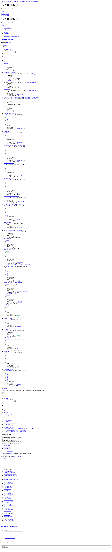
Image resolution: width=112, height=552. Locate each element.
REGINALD (20, 227)
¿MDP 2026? (7, 89)
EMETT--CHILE (21, 128)
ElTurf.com (6, 485)
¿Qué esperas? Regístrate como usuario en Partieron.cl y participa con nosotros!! (20, 1)
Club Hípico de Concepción (10, 475)
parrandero (19, 247)
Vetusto (7, 251)
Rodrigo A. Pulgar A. (22, 94)
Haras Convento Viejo (9, 505)
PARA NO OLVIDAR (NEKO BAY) (13, 230)
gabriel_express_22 (10, 231)
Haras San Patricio (8, 500)
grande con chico (21, 201)
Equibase (6, 517)
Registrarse (13, 526)
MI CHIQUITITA (8, 178)
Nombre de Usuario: (7, 530)
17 (7, 273)
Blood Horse (7, 515)
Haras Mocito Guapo (9, 483)
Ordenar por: (19, 390)
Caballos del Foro (7, 39)
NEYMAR (6, 304)
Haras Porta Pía (7, 504)
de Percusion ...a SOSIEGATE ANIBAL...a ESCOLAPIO (18, 264)
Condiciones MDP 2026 (9, 72)
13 (7, 121)
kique (7, 319)
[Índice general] (5, 14)
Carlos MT (19, 302)
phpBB (10, 453)
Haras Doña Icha (8, 487)
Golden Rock (7, 351)
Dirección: (34, 390)
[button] (7, 49)
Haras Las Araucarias (9, 507)
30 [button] (4, 61)
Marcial (7, 114)
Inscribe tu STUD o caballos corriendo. (13, 282)
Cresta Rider (20, 142)
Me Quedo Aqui (8, 238)
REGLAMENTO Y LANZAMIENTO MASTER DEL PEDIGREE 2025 (22, 97)
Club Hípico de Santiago (10, 472)
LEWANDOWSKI (8, 318)
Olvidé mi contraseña (10, 538)
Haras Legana (7, 508)
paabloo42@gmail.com (22, 291)
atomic (18, 236)
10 (7, 215)
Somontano (19, 326)
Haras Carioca (7, 497)
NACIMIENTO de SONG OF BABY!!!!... (14, 204)
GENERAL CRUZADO (10, 369)
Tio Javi (7, 74)
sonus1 (7, 164)
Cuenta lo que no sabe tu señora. (11, 196)
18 (7, 274)
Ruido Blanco (7, 131)
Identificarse (4, 526)
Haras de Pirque (7, 493)
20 (7, 380)
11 (7, 119)
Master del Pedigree (31, 74)
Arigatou (6, 329)
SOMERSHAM (9, 266)
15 (7, 124)
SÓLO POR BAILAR (9, 249)
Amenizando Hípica (8, 509)
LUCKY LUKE (8, 337)
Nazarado (8, 146)
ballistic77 (19, 384)
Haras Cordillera (8, 502)
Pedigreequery (7, 511)
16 (7, 271)
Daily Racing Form (8, 519)
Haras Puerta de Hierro (9, 496)
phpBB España (17, 456)
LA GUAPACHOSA (9, 163)
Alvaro (7, 352)
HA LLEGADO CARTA (10, 293)
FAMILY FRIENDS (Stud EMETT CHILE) (14, 145)
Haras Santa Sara (8, 491)
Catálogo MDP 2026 (9, 80)
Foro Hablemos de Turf (9, 516)
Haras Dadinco (7, 490)
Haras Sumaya (7, 482)
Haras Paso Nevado (8, 494)
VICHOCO (10, 42)
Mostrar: (4, 390)
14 (7, 123)
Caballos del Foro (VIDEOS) (11, 113)
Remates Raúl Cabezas (9, 480)
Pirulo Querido (7, 222)
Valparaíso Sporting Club (10, 474)
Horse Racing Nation (9, 520)
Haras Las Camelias (8, 501)
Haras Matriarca (7, 489)
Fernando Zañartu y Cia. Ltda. (11, 479)
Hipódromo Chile (8, 471)
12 (7, 120)
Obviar (2, 11)
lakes (18, 348)
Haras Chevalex (7, 498)
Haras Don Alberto (8, 486)
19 (7, 275)
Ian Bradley (10, 451)
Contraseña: (5, 535)
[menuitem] (5, 30)
